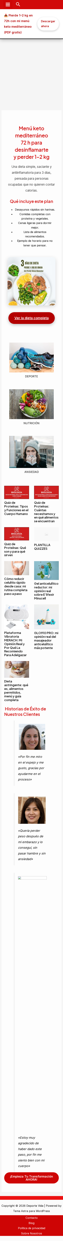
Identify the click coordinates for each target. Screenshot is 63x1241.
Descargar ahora (48, 24)
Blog (31, 1223)
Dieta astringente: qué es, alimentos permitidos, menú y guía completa (16, 690)
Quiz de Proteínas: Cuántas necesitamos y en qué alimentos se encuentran (46, 512)
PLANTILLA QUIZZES (42, 546)
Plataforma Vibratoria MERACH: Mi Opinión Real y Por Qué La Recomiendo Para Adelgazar (15, 644)
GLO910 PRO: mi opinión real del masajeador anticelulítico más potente (46, 640)
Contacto (32, 1217)
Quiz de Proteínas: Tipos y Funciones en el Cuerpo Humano (16, 508)
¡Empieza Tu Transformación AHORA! (31, 1177)
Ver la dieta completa (31, 318)
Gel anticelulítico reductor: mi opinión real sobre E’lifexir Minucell (46, 590)
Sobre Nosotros (31, 1233)
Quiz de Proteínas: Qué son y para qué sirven (15, 549)
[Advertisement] (31, 72)
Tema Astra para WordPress (31, 1211)
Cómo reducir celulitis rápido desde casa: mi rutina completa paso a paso (15, 586)
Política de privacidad (31, 1228)
